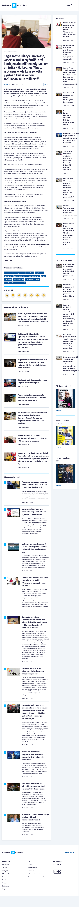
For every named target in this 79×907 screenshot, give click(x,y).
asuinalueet (30, 273)
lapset (43, 276)
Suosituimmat (32, 868)
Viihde (4, 889)
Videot (4, 883)
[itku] (19, 295)
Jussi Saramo (30, 279)
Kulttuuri (5, 880)
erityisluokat (20, 273)
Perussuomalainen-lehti (36, 877)
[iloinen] (13, 295)
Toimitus (31, 871)
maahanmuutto (21, 283)
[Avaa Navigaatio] (76, 5)
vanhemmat (8, 276)
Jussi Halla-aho (9, 283)
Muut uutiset (6, 877)
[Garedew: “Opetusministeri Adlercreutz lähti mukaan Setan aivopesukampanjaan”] (59, 212)
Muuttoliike (8, 279)
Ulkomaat (5, 874)
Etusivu (30, 865)
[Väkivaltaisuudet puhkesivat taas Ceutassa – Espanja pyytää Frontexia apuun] (59, 99)
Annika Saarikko (19, 279)
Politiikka (7, 84)
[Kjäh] (43, 295)
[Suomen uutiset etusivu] (14, 5)
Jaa (45, 84)
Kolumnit (5, 886)
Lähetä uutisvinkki (34, 874)
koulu (37, 279)
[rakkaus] (37, 295)
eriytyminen (39, 273)
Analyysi (5, 871)
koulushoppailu (9, 273)
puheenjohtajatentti (20, 276)
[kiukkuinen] (25, 295)
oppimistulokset (34, 276)
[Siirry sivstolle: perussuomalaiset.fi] (64, 871)
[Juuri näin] (7, 295)
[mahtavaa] (31, 295)
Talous (4, 868)
